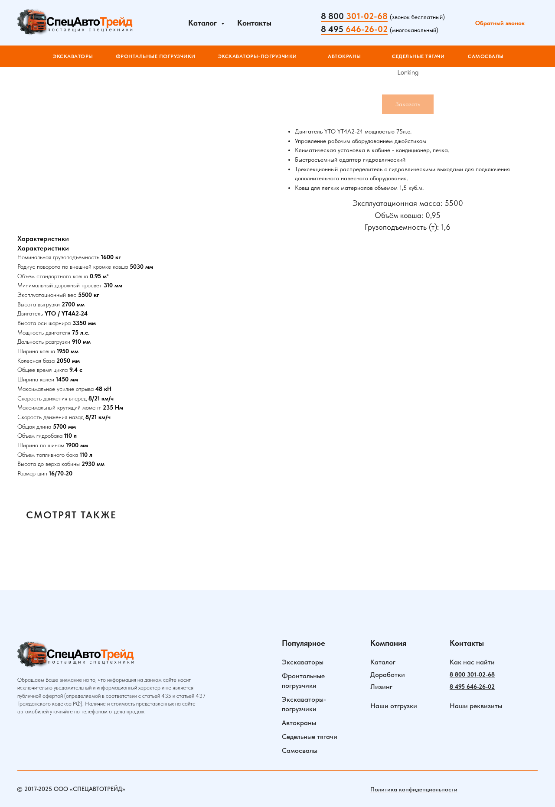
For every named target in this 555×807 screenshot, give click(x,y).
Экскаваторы (302, 662)
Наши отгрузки (393, 706)
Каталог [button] (203, 22)
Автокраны (299, 723)
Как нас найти (472, 662)
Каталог (382, 662)
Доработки (387, 674)
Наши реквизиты (476, 706)
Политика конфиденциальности (413, 789)
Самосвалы (299, 750)
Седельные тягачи (309, 736)
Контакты (254, 22)
